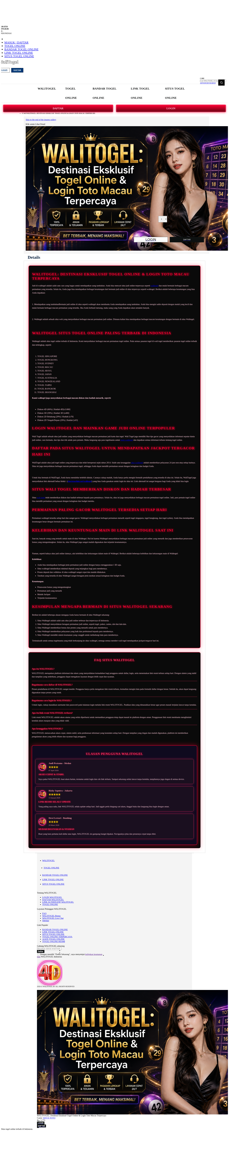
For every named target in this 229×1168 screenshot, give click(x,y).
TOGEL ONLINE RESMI (53, 941)
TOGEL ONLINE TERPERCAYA (57, 937)
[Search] (221, 82)
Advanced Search (208, 83)
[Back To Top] (38, 1127)
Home (24, 113)
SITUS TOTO (49, 1118)
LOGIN (170, 108)
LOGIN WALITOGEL (52, 897)
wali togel (41, 497)
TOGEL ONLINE (14, 45)
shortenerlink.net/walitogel (80, 481)
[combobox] (213, 80)
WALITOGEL (48, 860)
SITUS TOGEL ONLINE (19, 56)
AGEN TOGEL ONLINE (53, 939)
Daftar (17, 70)
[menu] (114, 93)
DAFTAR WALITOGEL (53, 900)
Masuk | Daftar (16, 42)
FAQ (44, 913)
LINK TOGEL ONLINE (18, 52)
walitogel (154, 286)
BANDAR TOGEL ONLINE (21, 49)
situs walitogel (137, 463)
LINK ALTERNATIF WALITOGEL (58, 902)
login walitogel (126, 440)
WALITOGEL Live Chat (52, 918)
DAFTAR (58, 108)
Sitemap (45, 920)
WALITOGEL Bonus (51, 916)
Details (34, 257)
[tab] (34, 257)
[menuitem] (47, 88)
